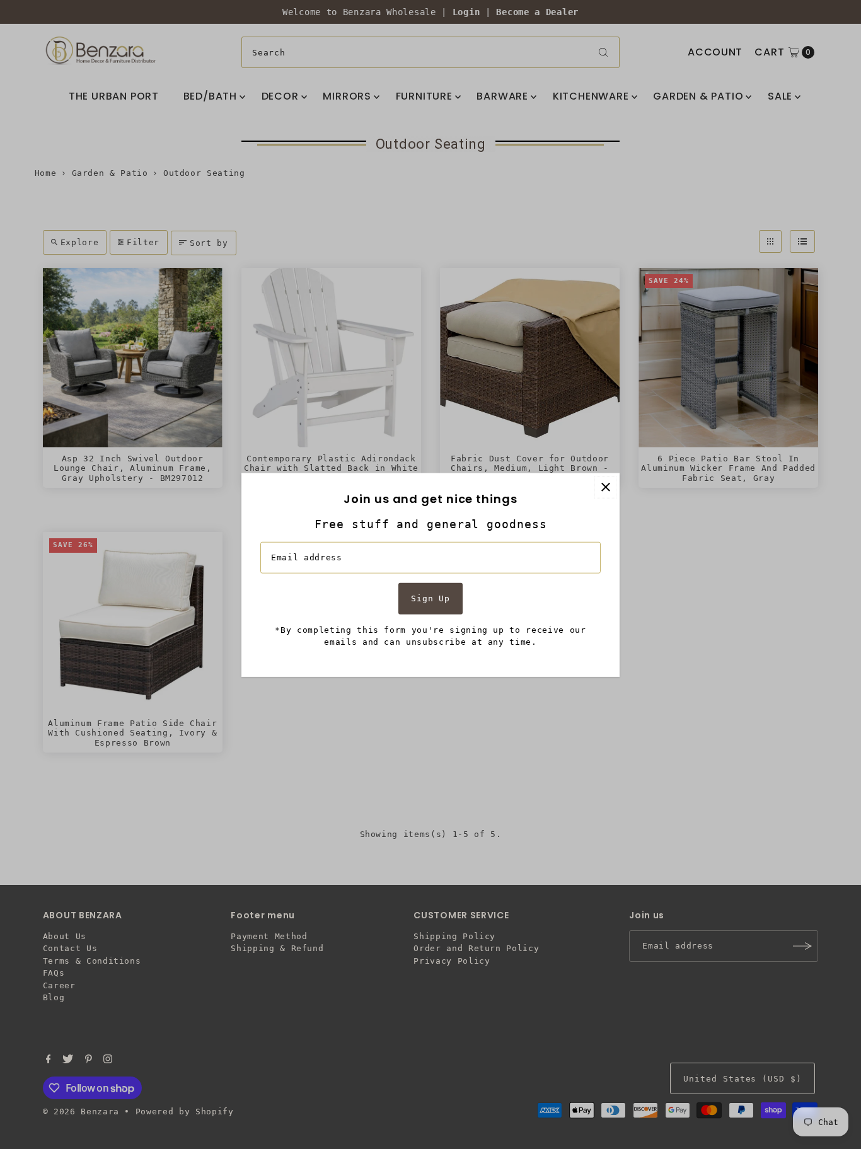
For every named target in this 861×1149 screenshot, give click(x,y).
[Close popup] (605, 487)
